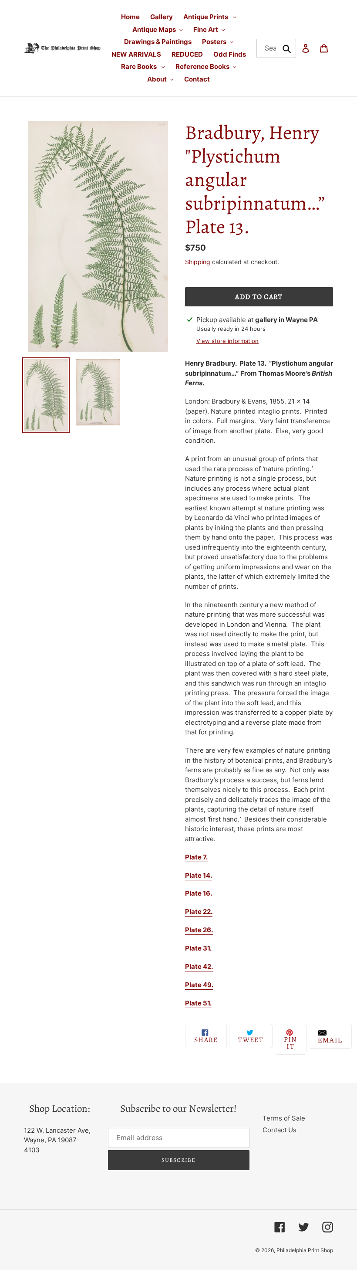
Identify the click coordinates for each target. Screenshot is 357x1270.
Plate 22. (198, 911)
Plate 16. (198, 893)
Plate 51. (198, 1003)
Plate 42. (199, 966)
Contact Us (279, 1130)
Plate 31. (198, 948)
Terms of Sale (284, 1118)
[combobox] (276, 48)
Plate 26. (199, 930)
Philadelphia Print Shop (304, 1250)
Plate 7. (196, 857)
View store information (227, 340)
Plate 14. (198, 875)
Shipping (197, 261)
